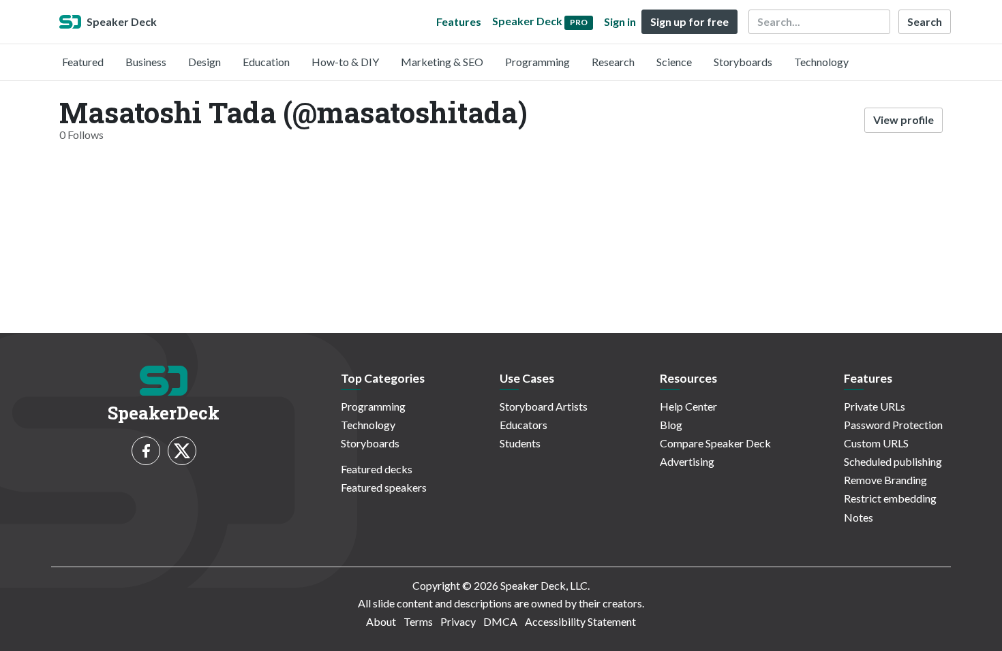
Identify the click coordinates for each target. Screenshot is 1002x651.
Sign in (620, 21)
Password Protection (893, 424)
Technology (821, 61)
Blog (671, 424)
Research (613, 61)
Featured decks (376, 468)
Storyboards (743, 61)
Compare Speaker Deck (715, 442)
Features (458, 21)
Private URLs (874, 406)
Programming (537, 61)
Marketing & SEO (442, 61)
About (381, 621)
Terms (418, 621)
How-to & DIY (345, 61)
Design (204, 61)
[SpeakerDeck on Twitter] (182, 450)
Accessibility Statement (580, 621)
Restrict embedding (890, 498)
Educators (523, 424)
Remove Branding (885, 479)
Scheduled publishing (893, 461)
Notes (858, 517)
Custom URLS (876, 442)
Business (145, 61)
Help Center (688, 406)
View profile (903, 119)
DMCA (500, 621)
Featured (83, 61)
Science (674, 61)
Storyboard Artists (544, 406)
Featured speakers (384, 487)
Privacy (458, 621)
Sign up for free (689, 21)
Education (266, 61)
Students (520, 442)
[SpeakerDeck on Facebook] (146, 450)
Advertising (687, 461)
